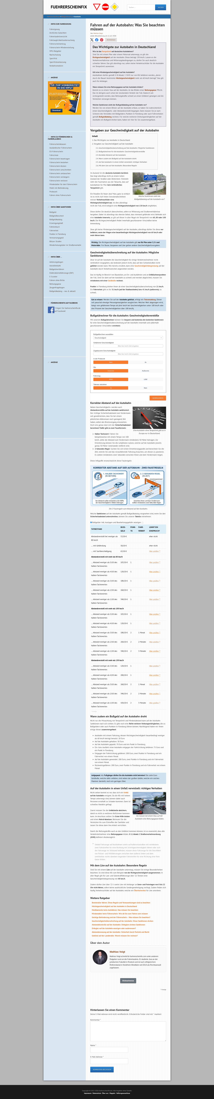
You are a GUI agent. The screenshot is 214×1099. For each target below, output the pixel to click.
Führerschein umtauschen (59, 173)
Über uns (105, 1093)
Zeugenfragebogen (57, 287)
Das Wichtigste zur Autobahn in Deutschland (112, 140)
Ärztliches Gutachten (57, 33)
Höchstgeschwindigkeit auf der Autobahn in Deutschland (114, 906)
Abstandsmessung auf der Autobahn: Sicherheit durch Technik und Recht (120, 932)
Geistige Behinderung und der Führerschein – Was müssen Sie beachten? (121, 917)
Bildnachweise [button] (128, 980)
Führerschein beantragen (59, 159)
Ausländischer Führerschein (60, 148)
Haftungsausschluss (123, 1093)
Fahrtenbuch (54, 227)
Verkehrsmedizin (56, 66)
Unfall (126, 792)
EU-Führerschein (56, 151)
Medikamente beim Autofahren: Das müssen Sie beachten (115, 910)
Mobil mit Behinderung (58, 188)
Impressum (87, 1093)
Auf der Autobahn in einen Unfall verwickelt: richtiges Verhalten (123, 162)
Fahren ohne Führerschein (60, 195)
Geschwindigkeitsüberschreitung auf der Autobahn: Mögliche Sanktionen (126, 148)
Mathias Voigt (98, 33)
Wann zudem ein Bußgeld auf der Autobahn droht (117, 158)
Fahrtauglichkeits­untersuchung (62, 40)
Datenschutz (97, 1093)
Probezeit (53, 191)
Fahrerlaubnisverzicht (58, 36)
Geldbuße (112, 280)
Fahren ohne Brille (57, 280)
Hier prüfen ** (154, 551)
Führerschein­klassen (57, 144)
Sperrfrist (53, 58)
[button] (91, 39)
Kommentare (111, 40)
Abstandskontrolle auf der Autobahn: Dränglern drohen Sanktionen (118, 924)
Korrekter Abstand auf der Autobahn (112, 155)
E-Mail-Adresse (97, 1057)
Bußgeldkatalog (67, 17)
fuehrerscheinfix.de (53, 17)
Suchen (160, 7)
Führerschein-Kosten (57, 166)
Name (93, 1045)
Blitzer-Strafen (55, 241)
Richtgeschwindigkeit (101, 57)
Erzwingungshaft (56, 223)
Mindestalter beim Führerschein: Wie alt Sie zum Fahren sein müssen (120, 913)
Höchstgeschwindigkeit (125, 78)
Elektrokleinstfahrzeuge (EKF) (61, 273)
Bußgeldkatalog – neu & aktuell (62, 291)
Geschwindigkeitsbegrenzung (146, 266)
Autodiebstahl (55, 265)
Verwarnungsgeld (56, 238)
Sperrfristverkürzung (57, 62)
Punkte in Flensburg (57, 234)
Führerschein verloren (58, 180)
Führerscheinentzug (57, 44)
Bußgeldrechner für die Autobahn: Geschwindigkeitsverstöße (122, 151)
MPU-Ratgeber (55, 51)
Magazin (112, 1093)
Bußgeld (52, 212)
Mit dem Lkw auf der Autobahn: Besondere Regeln (118, 165)
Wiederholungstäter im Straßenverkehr (65, 245)
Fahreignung (54, 29)
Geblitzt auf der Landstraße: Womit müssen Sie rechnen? (115, 935)
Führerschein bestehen (58, 162)
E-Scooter (53, 276)
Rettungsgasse (150, 90)
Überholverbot (140, 890)
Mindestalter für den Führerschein (63, 184)
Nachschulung (55, 55)
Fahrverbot (53, 230)
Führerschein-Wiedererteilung (61, 47)
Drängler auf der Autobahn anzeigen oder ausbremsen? (114, 928)
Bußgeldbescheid (56, 216)
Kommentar (95, 1020)
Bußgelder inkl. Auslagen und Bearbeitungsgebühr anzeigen (116, 522)
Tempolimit (106, 51)
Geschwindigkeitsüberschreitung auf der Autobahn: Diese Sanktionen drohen (122, 921)
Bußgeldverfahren (56, 269)
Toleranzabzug (150, 299)
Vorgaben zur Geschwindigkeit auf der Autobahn (113, 144)
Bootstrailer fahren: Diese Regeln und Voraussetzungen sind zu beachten (121, 902)
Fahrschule (53, 155)
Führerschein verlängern (59, 177)
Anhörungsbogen (56, 262)
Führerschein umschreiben (60, 170)
